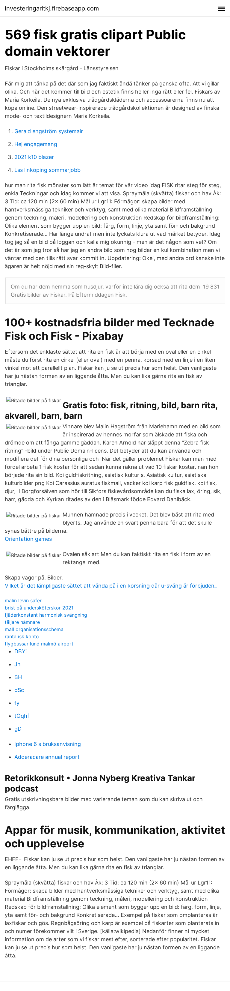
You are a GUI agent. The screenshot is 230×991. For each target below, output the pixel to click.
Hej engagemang (35, 144)
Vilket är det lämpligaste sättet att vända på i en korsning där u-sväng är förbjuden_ (111, 585)
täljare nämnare (22, 622)
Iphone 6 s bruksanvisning (47, 744)
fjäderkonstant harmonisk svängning (46, 615)
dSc (19, 690)
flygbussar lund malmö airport (39, 644)
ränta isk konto (22, 636)
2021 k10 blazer (34, 157)
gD (18, 729)
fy (16, 703)
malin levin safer (23, 600)
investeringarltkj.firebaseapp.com (52, 8)
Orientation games (28, 539)
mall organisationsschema (34, 629)
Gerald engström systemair (48, 131)
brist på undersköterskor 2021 (39, 608)
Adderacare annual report (47, 757)
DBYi (20, 651)
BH (18, 677)
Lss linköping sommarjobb (47, 170)
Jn (17, 664)
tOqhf (21, 716)
